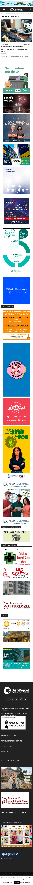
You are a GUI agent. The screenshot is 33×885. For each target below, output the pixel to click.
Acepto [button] (17, 882)
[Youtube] (25, 699)
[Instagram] (12, 699)
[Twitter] (21, 699)
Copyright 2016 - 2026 (9, 736)
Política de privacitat (20, 812)
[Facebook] (8, 699)
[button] (30, 9)
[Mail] (16, 699)
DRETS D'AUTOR (6, 746)
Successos (3, 41)
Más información (25, 882)
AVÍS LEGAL (5, 751)
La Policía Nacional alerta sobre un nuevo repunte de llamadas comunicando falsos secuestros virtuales (15, 47)
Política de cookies (7, 812)
